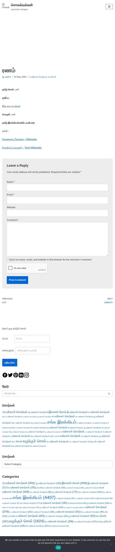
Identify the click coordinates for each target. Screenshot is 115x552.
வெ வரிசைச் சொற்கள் (20, 446)
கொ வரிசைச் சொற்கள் (20, 423)
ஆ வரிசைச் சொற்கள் (38, 412)
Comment (13, 220)
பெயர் (8, 338)
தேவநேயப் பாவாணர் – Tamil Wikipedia (21, 147)
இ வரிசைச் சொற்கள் (77, 412)
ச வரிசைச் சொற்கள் (84, 423)
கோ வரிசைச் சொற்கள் (39, 423)
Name (11, 182)
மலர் (55, 436)
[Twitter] (10, 375)
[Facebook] (5, 375)
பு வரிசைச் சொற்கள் (20, 436)
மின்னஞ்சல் (8, 350)
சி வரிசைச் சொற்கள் (103, 498)
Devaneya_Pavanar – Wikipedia (19, 139)
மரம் (51, 436)
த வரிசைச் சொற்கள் (57, 427)
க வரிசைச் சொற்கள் (63, 416)
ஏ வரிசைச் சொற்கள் (30, 417)
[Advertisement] (57, 35)
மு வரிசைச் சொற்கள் (82, 516)
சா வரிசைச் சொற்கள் (99, 423)
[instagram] (26, 375)
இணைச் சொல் (57, 411)
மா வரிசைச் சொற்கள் (89, 436)
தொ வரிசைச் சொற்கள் (17, 432)
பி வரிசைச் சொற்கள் (43, 512)
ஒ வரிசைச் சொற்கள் (44, 417)
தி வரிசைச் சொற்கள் (75, 428)
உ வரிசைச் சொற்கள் (99, 412)
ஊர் (3, 417)
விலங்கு (91, 442)
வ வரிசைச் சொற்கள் (58, 441)
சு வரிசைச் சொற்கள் (23, 428)
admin (8, 77)
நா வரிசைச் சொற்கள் (52, 432)
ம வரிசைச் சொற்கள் (69, 435)
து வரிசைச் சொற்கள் (92, 427)
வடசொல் (52, 77)
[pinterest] (15, 375)
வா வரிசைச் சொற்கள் (78, 442)
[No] (111, 544)
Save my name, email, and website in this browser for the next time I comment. (50, 259)
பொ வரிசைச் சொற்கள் (40, 436)
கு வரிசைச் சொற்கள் (64, 492)
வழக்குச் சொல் (34, 441)
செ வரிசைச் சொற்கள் (39, 428)
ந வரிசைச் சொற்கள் (35, 432)
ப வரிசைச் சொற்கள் (72, 431)
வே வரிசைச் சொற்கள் (38, 446)
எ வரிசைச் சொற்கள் (14, 416)
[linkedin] (21, 375)
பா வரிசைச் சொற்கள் (93, 432)
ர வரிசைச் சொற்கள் (38, 77)
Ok (58, 547)
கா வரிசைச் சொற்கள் (84, 416)
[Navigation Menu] (109, 6)
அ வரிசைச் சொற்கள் (14, 411)
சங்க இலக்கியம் (61, 421)
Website (11, 207)
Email (10, 194)
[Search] (109, 393)
